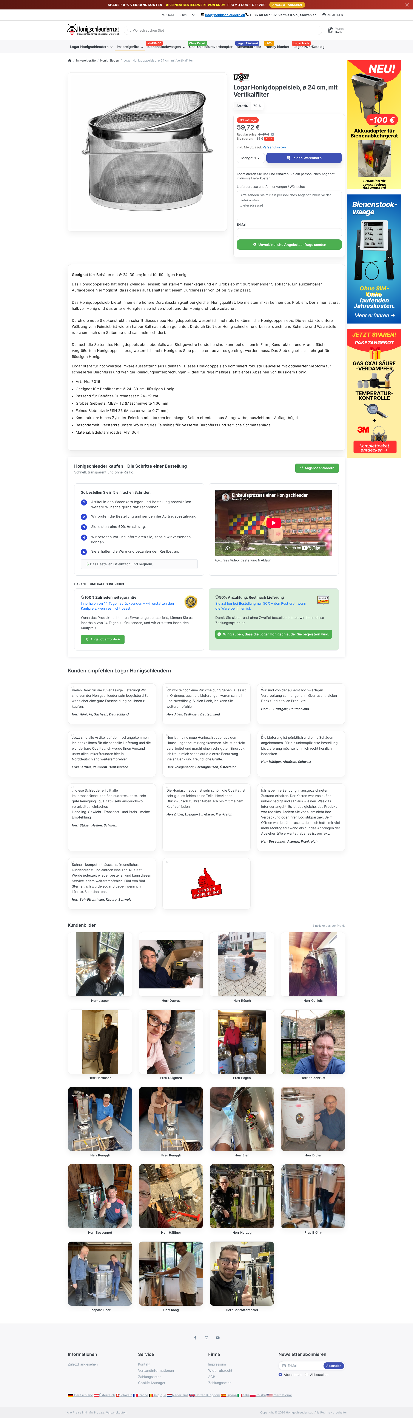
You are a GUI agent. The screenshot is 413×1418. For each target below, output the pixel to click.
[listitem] (147, 152)
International (282, 1395)
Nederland (180, 1395)
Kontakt (168, 15)
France (143, 1395)
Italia (246, 1395)
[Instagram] (206, 1337)
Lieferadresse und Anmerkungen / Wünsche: (271, 187)
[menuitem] (91, 47)
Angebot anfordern (319, 468)
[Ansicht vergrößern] (147, 152)
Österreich (107, 1395)
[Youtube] (217, 1337)
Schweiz (125, 1395)
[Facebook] (195, 1337)
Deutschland (83, 1395)
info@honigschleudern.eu (225, 15)
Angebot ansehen (287, 4)
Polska (261, 1395)
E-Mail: (242, 224)
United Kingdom (207, 1395)
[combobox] (223, 30)
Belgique (159, 1395)
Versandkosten (274, 147)
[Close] (407, 5)
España (231, 1395)
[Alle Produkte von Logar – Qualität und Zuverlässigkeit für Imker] (241, 77)
